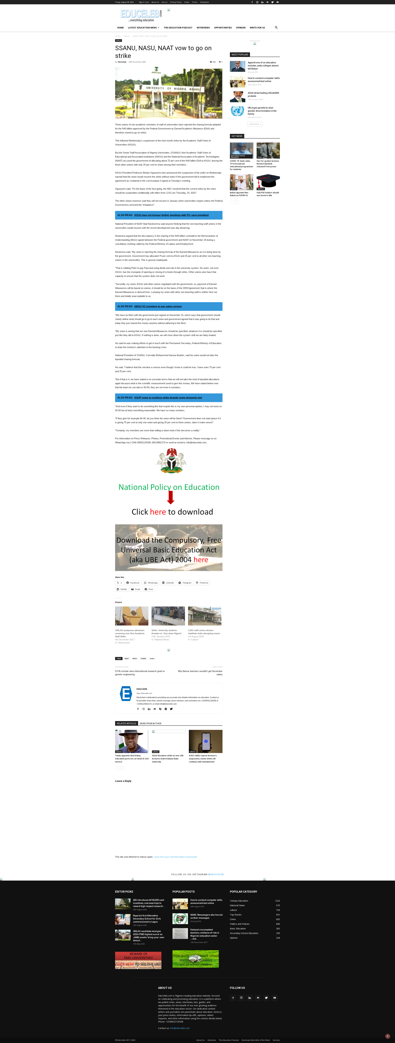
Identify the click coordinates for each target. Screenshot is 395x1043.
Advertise (212, 1040)
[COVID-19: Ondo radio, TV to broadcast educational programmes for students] (241, 151)
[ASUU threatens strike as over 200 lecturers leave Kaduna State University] (169, 741)
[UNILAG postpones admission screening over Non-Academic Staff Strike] (131, 616)
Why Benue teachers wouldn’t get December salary (200, 673)
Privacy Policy (176, 2)
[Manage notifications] (387, 1036)
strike (152, 658)
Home (120, 27)
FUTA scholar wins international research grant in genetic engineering (140, 673)
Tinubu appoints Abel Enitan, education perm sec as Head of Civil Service (131, 758)
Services (276, 1040)
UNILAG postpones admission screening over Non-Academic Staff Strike (130, 633)
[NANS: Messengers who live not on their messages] (180, 918)
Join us (164, 2)
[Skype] (161, 709)
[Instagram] (257, 2)
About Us (155, 2)
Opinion (240, 27)
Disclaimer (204, 2)
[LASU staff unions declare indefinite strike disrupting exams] (204, 616)
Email (187, 2)
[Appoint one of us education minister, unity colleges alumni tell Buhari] (237, 66)
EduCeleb (122, 62)
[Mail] (267, 2)
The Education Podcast (178, 27)
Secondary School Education (238, 156)
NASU (135, 658)
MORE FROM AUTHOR (150, 723)
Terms (194, 2)
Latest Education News (142, 27)
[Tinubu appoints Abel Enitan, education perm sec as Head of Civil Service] (132, 741)
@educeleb (216, 874)
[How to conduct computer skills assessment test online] (237, 82)
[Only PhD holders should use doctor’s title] (268, 182)
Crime (260, 157)
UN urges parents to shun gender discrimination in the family (262, 111)
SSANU (143, 658)
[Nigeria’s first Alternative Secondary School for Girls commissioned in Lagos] (123, 919)
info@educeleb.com (180, 1028)
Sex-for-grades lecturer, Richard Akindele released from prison (268, 164)
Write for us (257, 27)
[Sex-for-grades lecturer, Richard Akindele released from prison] (268, 151)
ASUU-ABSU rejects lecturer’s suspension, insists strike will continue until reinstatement (203, 758)
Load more (254, 124)
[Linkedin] (262, 2)
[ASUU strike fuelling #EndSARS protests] (237, 96)
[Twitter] (272, 2)
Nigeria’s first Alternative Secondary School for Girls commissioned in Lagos (147, 918)
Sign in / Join (144, 2)
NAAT (127, 658)
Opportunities (223, 27)
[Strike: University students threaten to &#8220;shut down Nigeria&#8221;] (168, 616)
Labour (126, 36)
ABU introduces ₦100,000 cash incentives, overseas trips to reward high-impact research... (149, 903)
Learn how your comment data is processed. (175, 857)
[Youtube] (277, 2)
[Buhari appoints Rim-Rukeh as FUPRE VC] (241, 182)
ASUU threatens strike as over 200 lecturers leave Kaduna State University (167, 758)
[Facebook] (252, 2)
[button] (276, 27)
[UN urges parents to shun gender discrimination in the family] (237, 111)
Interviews (203, 27)
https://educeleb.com (144, 693)
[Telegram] (166, 709)
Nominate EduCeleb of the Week (256, 1040)
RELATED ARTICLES (126, 723)
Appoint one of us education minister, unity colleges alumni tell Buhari (263, 65)
